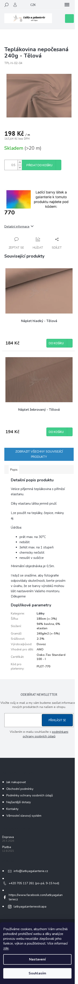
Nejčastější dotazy (18, 802)
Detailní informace (16, 226)
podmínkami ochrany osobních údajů (45, 734)
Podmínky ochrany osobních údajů (29, 795)
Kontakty (12, 809)
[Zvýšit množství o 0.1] (20, 162)
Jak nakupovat (16, 782)
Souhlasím (37, 973)
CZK (33, 5)
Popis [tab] (14, 470)
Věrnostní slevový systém (23, 816)
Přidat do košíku (39, 165)
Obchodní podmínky (19, 789)
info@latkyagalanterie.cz (31, 871)
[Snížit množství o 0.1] (20, 167)
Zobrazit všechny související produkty (39, 454)
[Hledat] (6, 4)
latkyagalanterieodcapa (30, 906)
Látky (40, 613)
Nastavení (37, 959)
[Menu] (67, 5)
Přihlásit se (57, 720)
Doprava (8, 837)
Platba (6, 847)
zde (6, 948)
